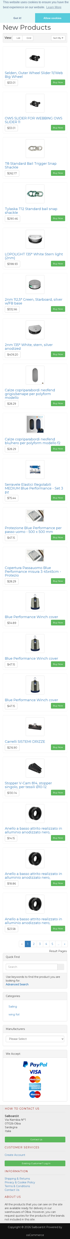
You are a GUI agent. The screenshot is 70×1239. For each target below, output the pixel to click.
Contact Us (12, 1190)
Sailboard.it (39, 1227)
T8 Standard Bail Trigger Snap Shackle (31, 165)
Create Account (15, 1155)
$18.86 (11, 883)
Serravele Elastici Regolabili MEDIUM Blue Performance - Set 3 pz (34, 488)
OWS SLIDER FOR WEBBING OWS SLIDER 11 (33, 120)
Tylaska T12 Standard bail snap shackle (31, 211)
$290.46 (12, 218)
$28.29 (11, 403)
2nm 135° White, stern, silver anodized (29, 347)
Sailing (13, 1006)
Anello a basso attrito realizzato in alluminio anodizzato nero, (33, 830)
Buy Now (58, 82)
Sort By (57, 37)
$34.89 (11, 623)
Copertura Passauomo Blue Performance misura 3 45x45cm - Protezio (33, 571)
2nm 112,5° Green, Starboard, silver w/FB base (33, 301)
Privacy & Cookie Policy (20, 1182)
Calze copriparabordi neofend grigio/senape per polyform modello (30, 394)
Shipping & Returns (17, 1178)
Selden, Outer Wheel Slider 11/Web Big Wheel (34, 75)
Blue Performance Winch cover (31, 617)
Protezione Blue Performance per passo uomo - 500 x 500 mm (33, 530)
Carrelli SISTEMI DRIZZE (25, 741)
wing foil (14, 1014)
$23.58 (11, 929)
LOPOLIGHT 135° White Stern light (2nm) (34, 256)
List (18, 37)
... (58, 944)
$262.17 (12, 173)
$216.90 (12, 747)
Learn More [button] (53, 7)
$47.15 (11, 537)
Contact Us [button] (36, 1139)
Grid (28, 37)
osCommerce (35, 1235)
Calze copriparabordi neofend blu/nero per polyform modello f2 (32, 441)
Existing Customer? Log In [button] (35, 1163)
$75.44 (11, 498)
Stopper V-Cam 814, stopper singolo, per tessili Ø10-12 (28, 785)
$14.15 (11, 838)
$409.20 (12, 354)
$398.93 (12, 264)
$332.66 (12, 309)
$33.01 (11, 82)
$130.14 (12, 793)
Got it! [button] (17, 18)
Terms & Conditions (17, 1186)
